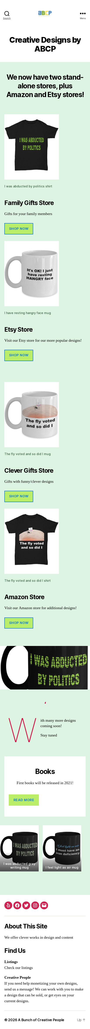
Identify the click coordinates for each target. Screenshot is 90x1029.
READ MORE (24, 800)
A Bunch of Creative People (41, 1020)
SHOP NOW (19, 229)
